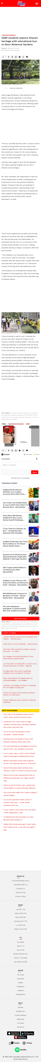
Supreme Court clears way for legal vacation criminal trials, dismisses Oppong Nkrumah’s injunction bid (19, 724)
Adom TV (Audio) (20, 958)
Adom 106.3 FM (20, 913)
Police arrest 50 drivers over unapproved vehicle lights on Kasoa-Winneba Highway (19, 786)
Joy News (20, 942)
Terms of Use (20, 892)
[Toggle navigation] (37, 4)
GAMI (27, 424)
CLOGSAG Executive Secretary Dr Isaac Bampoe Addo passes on (18, 818)
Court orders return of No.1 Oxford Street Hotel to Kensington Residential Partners (19, 754)
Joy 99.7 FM (20, 909)
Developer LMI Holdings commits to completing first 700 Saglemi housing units (19, 687)
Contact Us (20, 888)
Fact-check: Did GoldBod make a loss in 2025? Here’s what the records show (18, 715)
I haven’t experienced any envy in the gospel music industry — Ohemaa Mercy (20, 639)
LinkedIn (20, 990)
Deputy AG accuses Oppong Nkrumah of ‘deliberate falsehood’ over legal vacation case (19, 778)
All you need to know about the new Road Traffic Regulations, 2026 (19, 811)
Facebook (20, 979)
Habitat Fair (20, 1011)
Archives (20, 1023)
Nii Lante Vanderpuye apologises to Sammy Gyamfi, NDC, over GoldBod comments (20, 747)
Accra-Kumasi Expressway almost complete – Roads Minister (16, 733)
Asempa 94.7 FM (20, 921)
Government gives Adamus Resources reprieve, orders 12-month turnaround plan (20, 769)
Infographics (20, 994)
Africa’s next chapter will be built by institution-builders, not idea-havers (19, 695)
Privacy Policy (20, 896)
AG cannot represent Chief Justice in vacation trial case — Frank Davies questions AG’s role (17, 802)
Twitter (20, 983)
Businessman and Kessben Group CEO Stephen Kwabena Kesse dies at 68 (18, 740)
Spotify (23, 1050)
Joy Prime (20, 950)
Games (20, 1007)
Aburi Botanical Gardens (16, 424)
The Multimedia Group (20, 881)
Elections (20, 1027)
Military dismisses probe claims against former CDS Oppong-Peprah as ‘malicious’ (19, 762)
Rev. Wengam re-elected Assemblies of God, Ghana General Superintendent (18, 658)
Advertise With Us (20, 885)
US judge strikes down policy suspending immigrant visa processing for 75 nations (17, 673)
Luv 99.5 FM (20, 925)
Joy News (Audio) (20, 962)
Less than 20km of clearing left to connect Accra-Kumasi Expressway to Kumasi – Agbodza (20, 666)
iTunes (29, 1043)
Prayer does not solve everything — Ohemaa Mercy (20, 645)
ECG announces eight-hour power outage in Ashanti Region (20, 794)
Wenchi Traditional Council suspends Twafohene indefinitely (19, 702)
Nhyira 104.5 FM (20, 929)
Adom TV (20, 946)
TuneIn (16, 1043)
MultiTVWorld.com (20, 954)
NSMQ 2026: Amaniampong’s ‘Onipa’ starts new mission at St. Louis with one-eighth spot (19, 827)
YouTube (20, 975)
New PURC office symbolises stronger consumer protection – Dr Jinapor (19, 651)
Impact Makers (20, 1015)
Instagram (20, 986)
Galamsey (20, 1019)
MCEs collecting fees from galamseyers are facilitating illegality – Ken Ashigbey (18, 680)
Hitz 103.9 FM (20, 917)
